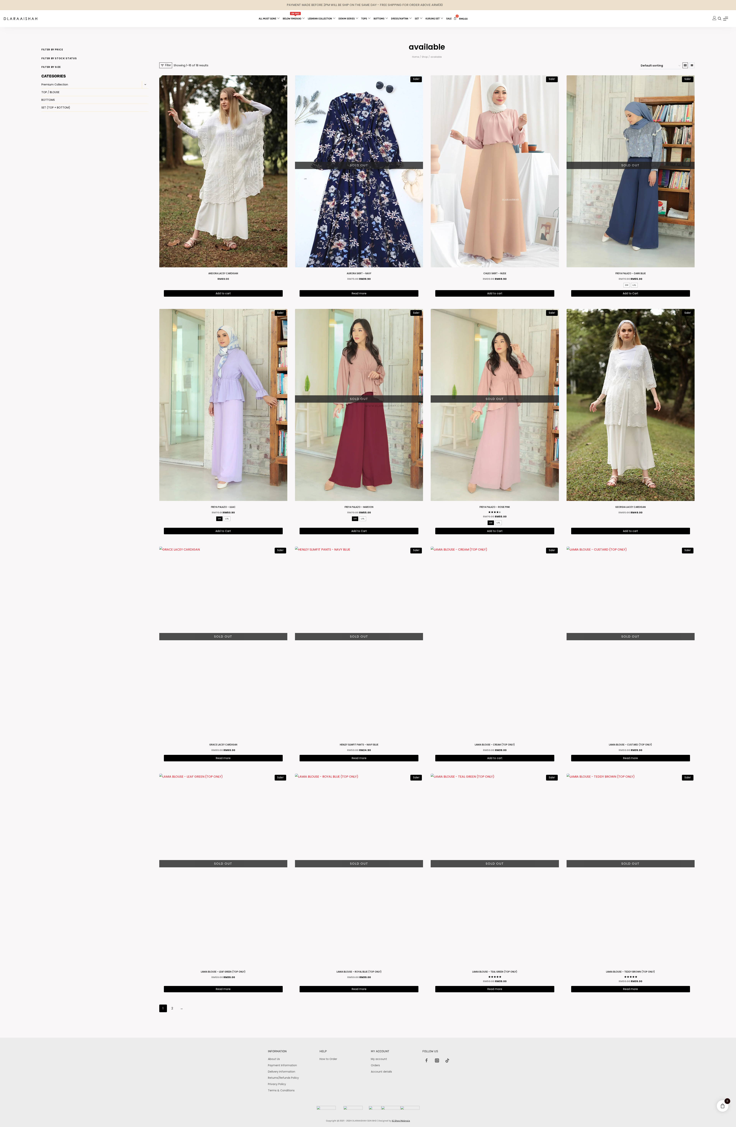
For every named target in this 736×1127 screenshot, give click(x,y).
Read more (359, 293)
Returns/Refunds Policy (283, 1078)
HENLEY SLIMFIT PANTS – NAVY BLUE (359, 744)
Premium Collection (54, 84)
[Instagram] (437, 1060)
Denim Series (346, 18)
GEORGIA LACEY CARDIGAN (630, 507)
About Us (274, 1059)
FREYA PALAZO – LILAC (223, 507)
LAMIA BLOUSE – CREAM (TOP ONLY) (495, 744)
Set (417, 18)
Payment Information (282, 1065)
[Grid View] (685, 65)
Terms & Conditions (281, 1090)
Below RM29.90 (292, 16)
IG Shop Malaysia (401, 1120)
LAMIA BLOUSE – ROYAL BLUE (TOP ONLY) (359, 971)
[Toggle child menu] (145, 85)
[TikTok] (447, 1060)
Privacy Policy (277, 1084)
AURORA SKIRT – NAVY (359, 273)
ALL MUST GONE (267, 18)
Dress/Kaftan (399, 18)
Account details (381, 1072)
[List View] (692, 65)
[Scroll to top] (726, 1117)
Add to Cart (630, 293)
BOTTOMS (48, 100)
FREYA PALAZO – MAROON (359, 507)
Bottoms (379, 18)
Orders (375, 1065)
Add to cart (223, 293)
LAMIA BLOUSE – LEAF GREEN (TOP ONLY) (223, 971)
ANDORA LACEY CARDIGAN (223, 273)
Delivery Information (281, 1072)
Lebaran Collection (320, 18)
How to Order (328, 1059)
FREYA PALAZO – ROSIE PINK (495, 507)
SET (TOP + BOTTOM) (55, 107)
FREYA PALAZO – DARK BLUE (630, 273)
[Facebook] (426, 1060)
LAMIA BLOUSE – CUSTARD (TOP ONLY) (630, 744)
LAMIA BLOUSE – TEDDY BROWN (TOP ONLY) (630, 971)
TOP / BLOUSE (50, 92)
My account (379, 1059)
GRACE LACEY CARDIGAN (223, 744)
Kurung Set (433, 18)
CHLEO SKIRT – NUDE (494, 273)
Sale (449, 18)
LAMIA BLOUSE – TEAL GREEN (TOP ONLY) (494, 971)
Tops (364, 18)
